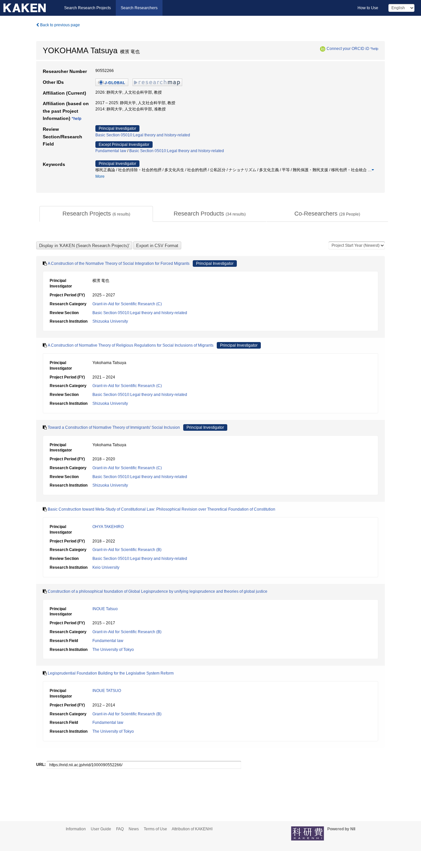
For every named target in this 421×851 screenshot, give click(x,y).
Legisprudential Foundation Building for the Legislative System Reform (111, 673)
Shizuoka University (110, 321)
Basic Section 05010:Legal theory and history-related (142, 135)
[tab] (96, 214)
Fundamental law (110, 151)
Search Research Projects (87, 8)
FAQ (120, 829)
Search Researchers (139, 8)
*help (374, 49)
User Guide (101, 829)
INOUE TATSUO (106, 690)
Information (76, 829)
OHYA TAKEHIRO (108, 526)
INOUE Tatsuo (105, 609)
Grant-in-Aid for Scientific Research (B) (126, 549)
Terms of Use (155, 829)
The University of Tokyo (113, 649)
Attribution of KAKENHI (192, 829)
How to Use (368, 8)
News (134, 829)
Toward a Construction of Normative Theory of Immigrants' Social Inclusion (114, 427)
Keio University (105, 567)
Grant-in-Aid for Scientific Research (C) (127, 304)
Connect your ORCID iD (348, 48)
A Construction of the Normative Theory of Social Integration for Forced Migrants (118, 263)
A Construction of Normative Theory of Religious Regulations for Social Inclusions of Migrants (130, 345)
